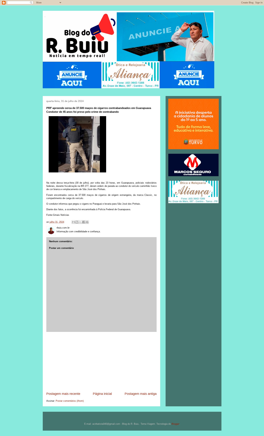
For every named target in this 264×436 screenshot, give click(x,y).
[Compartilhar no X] (80, 222)
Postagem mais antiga (141, 394)
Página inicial (102, 394)
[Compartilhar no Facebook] (83, 222)
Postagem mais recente (63, 394)
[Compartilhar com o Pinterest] (87, 222)
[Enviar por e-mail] (73, 222)
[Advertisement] (101, 362)
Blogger (175, 424)
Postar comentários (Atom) (70, 401)
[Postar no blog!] (77, 222)
